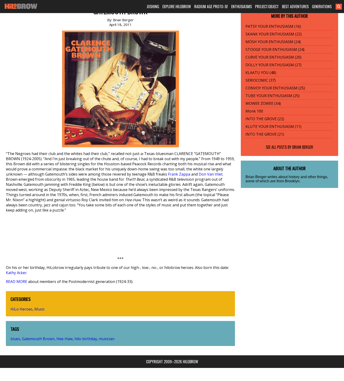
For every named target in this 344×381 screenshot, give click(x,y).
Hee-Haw (64, 338)
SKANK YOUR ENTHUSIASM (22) (273, 34)
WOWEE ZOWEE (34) (263, 103)
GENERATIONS (322, 6)
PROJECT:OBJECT (267, 6)
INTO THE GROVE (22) (264, 118)
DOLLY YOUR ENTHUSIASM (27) (273, 64)
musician (106, 338)
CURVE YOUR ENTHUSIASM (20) (273, 57)
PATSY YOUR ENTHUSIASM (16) (273, 26)
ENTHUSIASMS (241, 6)
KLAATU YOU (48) (260, 72)
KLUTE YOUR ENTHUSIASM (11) (273, 126)
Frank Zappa (179, 174)
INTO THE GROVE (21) (264, 134)
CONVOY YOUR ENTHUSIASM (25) (275, 88)
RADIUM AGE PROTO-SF (211, 6)
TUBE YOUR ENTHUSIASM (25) (272, 95)
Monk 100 (254, 111)
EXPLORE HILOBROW (176, 6)
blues (15, 338)
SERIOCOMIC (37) (260, 80)
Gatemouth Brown (38, 338)
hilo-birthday (85, 338)
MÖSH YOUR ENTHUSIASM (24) (273, 41)
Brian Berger (302, 147)
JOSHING (152, 6)
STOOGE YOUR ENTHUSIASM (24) (274, 49)
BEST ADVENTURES (295, 6)
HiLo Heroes (22, 309)
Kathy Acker (16, 272)
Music (39, 309)
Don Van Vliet (211, 174)
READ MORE (16, 281)
